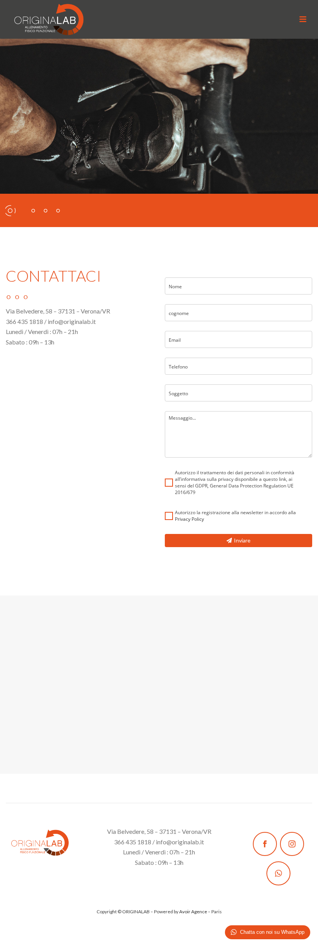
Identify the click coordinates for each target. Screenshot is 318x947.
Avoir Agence (193, 911)
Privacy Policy (189, 519)
